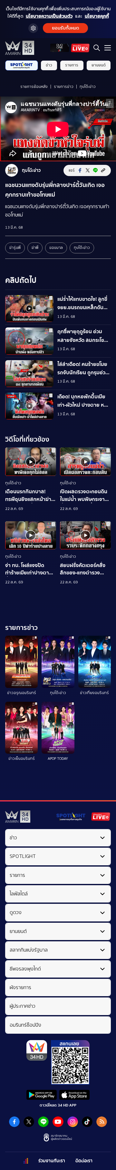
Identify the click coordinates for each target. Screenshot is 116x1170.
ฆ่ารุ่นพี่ (15, 247)
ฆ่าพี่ (35, 247)
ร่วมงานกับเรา (51, 1161)
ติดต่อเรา (83, 1161)
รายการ (71, 65)
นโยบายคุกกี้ (97, 16)
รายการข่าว (63, 86)
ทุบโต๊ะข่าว (88, 86)
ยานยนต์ (99, 65)
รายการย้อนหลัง (34, 86)
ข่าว (49, 65)
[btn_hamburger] (107, 48)
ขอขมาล (56, 247)
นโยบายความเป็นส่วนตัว (49, 16)
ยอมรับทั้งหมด (65, 28)
